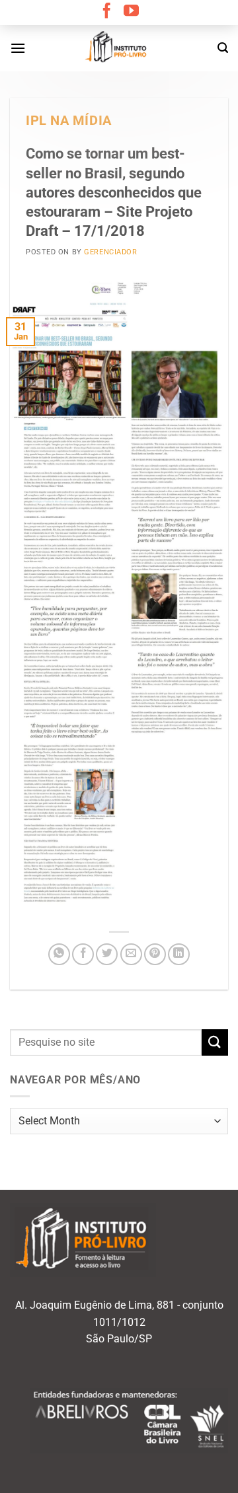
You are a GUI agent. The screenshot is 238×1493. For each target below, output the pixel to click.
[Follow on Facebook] (106, 11)
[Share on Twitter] (107, 954)
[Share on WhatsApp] (59, 954)
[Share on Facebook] (83, 954)
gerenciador (110, 252)
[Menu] (18, 48)
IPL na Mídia (69, 120)
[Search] (223, 48)
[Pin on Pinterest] (155, 954)
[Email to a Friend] (131, 954)
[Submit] (215, 1042)
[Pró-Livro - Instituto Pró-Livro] (119, 48)
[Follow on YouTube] (131, 11)
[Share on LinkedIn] (179, 954)
